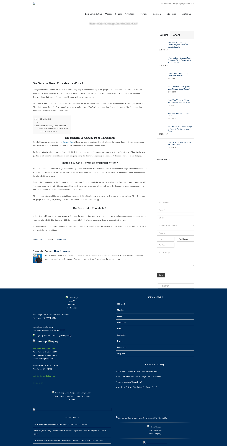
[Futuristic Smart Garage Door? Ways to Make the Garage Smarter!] (162, 45)
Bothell (120, 329)
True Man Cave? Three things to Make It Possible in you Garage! (180, 129)
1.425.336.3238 (51, 352)
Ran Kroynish (40, 239)
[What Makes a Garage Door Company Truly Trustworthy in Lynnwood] (162, 60)
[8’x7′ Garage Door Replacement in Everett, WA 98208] (180, 167)
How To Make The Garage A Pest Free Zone (179, 143)
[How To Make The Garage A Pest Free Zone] (162, 144)
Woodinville (121, 323)
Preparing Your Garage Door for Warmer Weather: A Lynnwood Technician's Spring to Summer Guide (70, 432)
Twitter (41, 359)
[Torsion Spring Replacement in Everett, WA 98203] (180, 189)
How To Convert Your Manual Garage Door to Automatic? (139, 377)
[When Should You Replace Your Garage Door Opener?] (162, 89)
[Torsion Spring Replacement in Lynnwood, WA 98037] (180, 182)
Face (47, 359)
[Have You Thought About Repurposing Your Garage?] (162, 102)
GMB (52, 359)
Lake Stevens (122, 347)
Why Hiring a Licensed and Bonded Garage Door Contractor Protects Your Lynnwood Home (68, 440)
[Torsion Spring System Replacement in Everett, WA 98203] (171, 174)
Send (161, 275)
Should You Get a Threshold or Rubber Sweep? (53, 129)
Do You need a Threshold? (49, 131)
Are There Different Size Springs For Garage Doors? (137, 387)
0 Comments (61, 239)
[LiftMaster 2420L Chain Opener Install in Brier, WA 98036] (171, 167)
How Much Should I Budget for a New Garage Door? (138, 371)
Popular (163, 34)
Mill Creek (121, 304)
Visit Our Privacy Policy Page (44, 376)
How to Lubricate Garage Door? (130, 382)
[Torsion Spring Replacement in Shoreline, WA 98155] (171, 189)
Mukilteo (120, 310)
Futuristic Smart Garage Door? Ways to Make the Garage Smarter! (178, 44)
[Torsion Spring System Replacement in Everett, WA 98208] (161, 174)
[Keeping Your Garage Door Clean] (162, 116)
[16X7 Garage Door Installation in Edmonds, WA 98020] (161, 189)
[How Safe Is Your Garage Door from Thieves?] (162, 76)
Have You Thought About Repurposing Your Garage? (179, 101)
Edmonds (120, 316)
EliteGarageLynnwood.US (47, 355)
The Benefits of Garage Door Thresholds (51, 126)
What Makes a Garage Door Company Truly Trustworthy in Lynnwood (179, 60)
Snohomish (121, 335)
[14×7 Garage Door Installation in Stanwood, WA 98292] (161, 167)
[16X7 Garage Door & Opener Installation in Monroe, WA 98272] (180, 174)
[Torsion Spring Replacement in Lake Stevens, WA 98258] (171, 182)
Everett (120, 341)
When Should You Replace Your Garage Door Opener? (179, 88)
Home (92, 23)
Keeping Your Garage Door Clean (179, 114)
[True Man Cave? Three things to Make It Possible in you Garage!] (162, 129)
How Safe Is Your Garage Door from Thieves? (178, 74)
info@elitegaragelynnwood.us (183, 4)
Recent (175, 34)
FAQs (99, 23)
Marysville (121, 354)
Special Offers (38, 383)
